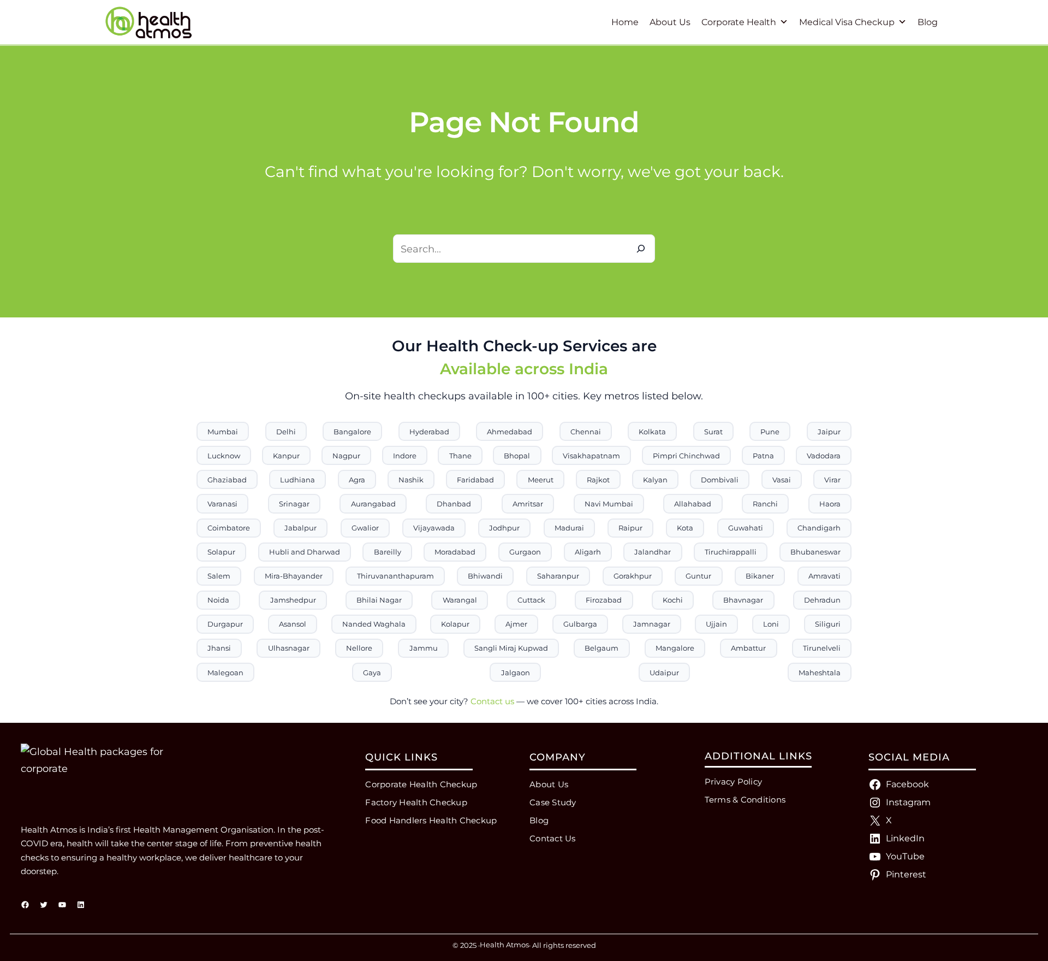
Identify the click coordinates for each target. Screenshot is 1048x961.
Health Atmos (504, 944)
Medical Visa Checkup (847, 22)
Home (625, 22)
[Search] (640, 248)
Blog (928, 22)
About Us (670, 22)
